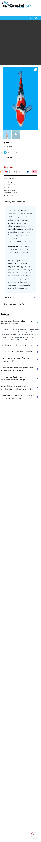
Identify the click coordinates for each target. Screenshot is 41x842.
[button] (4, 18)
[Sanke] (20, 98)
